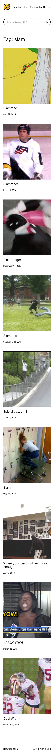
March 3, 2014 (9, 190)
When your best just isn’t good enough (25, 565)
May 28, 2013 (9, 493)
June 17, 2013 (9, 417)
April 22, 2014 (9, 114)
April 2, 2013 (9, 573)
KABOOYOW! (13, 643)
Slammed (10, 108)
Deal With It (11, 718)
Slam (7, 487)
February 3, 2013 (11, 724)
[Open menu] (5, 14)
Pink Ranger (12, 260)
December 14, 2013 (12, 266)
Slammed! (10, 184)
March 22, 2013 (10, 649)
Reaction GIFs (20, 7)
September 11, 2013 (12, 342)
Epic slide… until (15, 411)
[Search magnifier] (47, 22)
